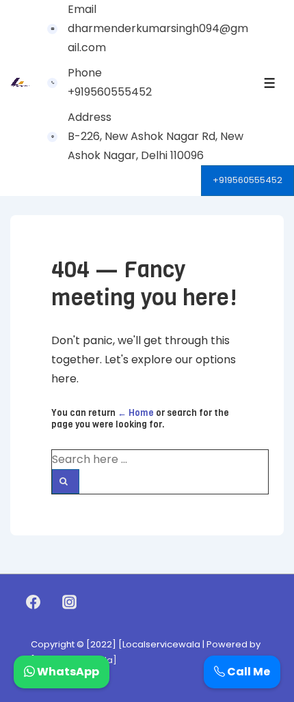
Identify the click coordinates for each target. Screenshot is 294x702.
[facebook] (33, 602)
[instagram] (70, 602)
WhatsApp (67, 671)
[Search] (65, 481)
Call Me (247, 671)
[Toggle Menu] (269, 83)
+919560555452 (247, 179)
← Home (136, 413)
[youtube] (99, 602)
